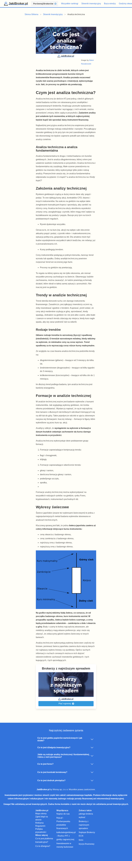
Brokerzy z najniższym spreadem (84, 824)
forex (81, 840)
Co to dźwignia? (42, 846)
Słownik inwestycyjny (91, 3)
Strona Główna (31, 14)
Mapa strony (41, 813)
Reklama (39, 823)
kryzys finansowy (86, 844)
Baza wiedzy (110, 3)
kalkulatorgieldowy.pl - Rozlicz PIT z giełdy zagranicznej (66, 835)
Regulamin (40, 826)
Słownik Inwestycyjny (53, 14)
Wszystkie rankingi (69, 3)
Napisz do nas (63, 814)
